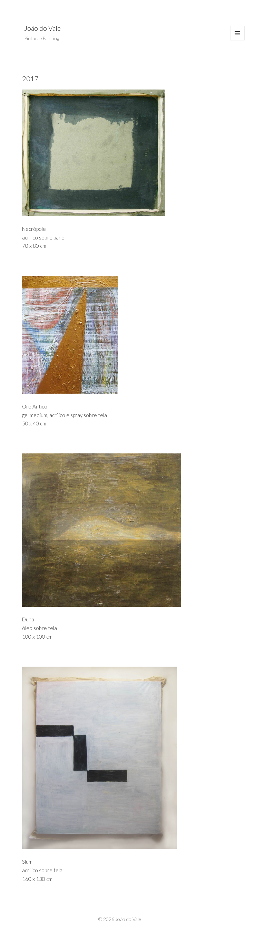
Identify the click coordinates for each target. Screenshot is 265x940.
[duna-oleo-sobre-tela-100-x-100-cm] (122, 530)
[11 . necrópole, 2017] (122, 153)
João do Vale (42, 28)
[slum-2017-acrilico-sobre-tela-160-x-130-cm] (122, 758)
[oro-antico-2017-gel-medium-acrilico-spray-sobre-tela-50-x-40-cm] (122, 335)
